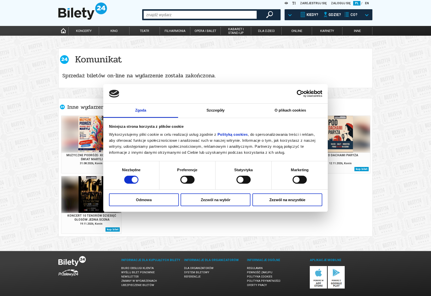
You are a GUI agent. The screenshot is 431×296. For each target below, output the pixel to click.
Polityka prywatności (263, 281)
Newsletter (130, 276)
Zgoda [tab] (140, 110)
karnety (327, 31)
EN (367, 3)
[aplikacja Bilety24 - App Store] (318, 287)
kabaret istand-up (236, 31)
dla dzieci (266, 31)
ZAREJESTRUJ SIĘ (313, 3)
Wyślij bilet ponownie (138, 272)
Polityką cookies (232, 134)
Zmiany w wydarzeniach (139, 281)
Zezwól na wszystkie (287, 200)
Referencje (192, 276)
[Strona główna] (82, 18)
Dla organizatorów (199, 268)
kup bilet (361, 169)
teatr (144, 31)
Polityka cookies (259, 276)
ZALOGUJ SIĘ (341, 3)
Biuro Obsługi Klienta (137, 268)
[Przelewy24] (68, 277)
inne (357, 31)
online (296, 31)
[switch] (187, 180)
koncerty (84, 31)
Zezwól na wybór (215, 200)
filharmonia (175, 31)
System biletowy (196, 272)
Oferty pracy (257, 285)
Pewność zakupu (259, 272)
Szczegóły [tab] (216, 110)
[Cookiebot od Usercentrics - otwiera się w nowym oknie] (300, 93)
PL (357, 3)
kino (114, 31)
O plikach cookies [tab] (290, 110)
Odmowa (144, 200)
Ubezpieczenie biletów (137, 285)
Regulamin (255, 268)
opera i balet (205, 31)
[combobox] (200, 14)
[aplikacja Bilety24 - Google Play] (336, 287)
